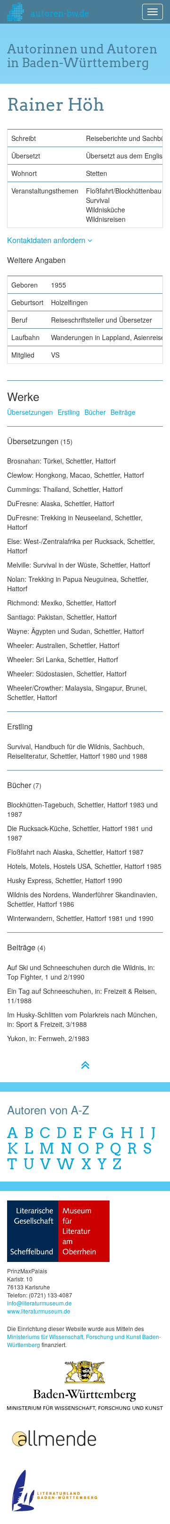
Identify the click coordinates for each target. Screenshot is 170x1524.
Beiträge (123, 412)
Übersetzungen (30, 412)
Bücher (95, 412)
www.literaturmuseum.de (38, 1311)
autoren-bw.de (59, 13)
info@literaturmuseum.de (39, 1303)
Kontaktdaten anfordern (47, 240)
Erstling (69, 412)
